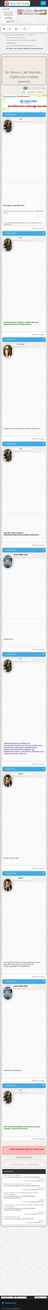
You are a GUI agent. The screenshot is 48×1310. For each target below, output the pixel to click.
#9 (43, 981)
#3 (43, 339)
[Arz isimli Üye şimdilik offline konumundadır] (7, 125)
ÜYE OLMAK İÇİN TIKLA (24, 1157)
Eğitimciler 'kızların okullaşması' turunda (17, 1184)
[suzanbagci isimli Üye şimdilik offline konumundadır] (7, 350)
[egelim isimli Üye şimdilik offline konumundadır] (7, 779)
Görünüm (39, 92)
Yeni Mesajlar (10, 29)
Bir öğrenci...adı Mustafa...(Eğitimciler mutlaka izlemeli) (24, 77)
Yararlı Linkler (17, 29)
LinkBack (23, 92)
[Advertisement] (32, 20)
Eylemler (25, 29)
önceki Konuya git (17, 1164)
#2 (43, 233)
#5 (43, 549)
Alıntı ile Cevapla (38, 228)
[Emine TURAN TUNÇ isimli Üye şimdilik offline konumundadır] (7, 560)
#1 (43, 114)
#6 (43, 654)
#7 (43, 768)
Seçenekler (31, 92)
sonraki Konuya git (32, 1164)
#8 (43, 873)
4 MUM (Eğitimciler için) (12, 1217)
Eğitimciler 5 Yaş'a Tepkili (12, 1175)
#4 (43, 443)
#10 (43, 1085)
